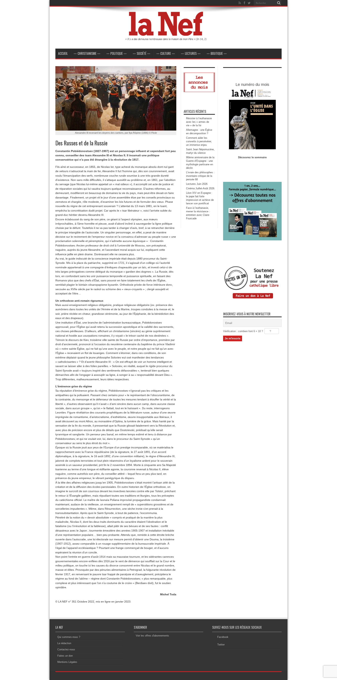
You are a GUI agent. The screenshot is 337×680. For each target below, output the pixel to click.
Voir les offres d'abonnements (152, 635)
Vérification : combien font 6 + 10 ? (243, 331)
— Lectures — (191, 53)
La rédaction (64, 643)
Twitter (221, 644)
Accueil (63, 53)
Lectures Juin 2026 (197, 183)
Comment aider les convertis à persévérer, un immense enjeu (199, 141)
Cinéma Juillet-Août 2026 (200, 188)
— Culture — (165, 53)
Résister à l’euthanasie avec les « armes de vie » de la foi (199, 122)
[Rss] (240, 3)
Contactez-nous (66, 649)
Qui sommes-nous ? (68, 637)
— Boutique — (217, 53)
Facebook (222, 637)
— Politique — (116, 53)
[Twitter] (249, 3)
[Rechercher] (279, 3)
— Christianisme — (87, 53)
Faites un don (65, 655)
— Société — (141, 53)
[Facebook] (244, 3)
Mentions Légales (67, 661)
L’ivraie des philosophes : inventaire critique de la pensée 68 (200, 176)
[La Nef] (168, 39)
